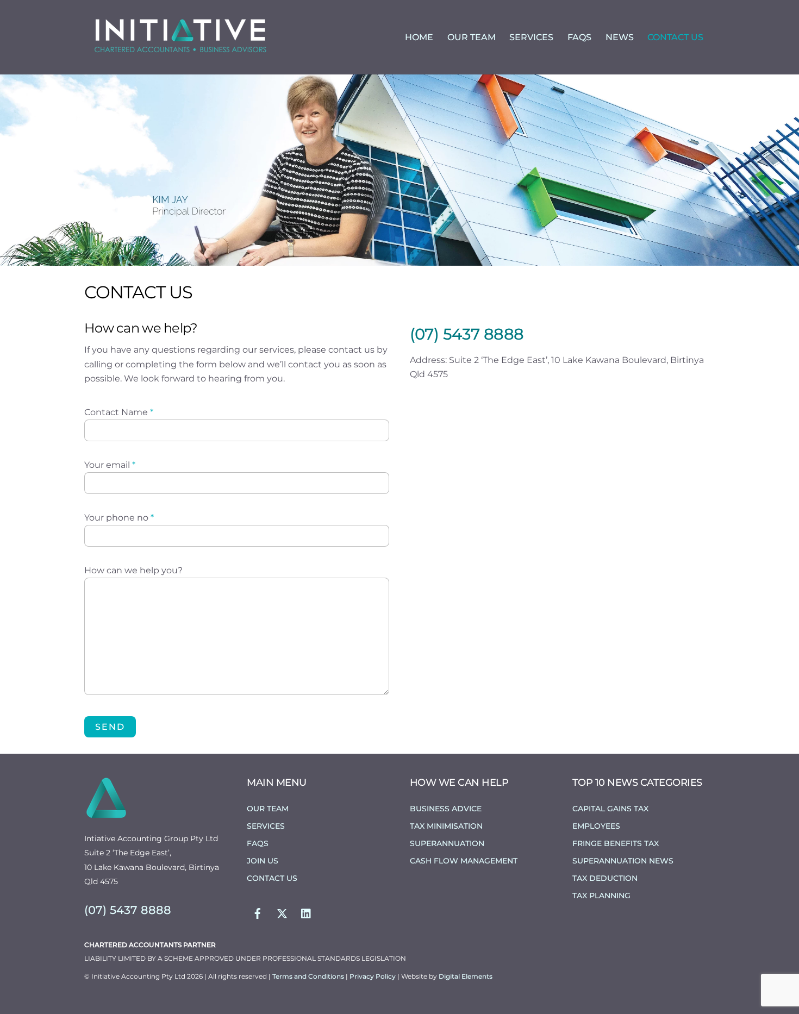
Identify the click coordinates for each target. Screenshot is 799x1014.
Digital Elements (465, 976)
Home (419, 37)
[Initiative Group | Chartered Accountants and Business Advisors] (179, 53)
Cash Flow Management (463, 861)
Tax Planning (601, 895)
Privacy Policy (373, 976)
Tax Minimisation (446, 826)
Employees (596, 826)
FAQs (579, 37)
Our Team (471, 37)
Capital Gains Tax (610, 808)
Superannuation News (622, 861)
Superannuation (447, 843)
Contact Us (675, 37)
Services (531, 37)
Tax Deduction (605, 878)
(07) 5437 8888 (467, 333)
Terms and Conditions (309, 976)
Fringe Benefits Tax (615, 843)
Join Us (262, 861)
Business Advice (446, 808)
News (620, 37)
